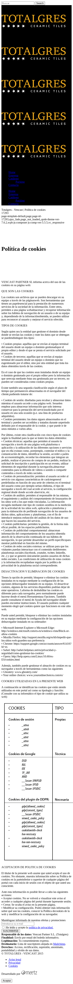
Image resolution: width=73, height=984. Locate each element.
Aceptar (7, 980)
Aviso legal (15, 959)
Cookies (13, 965)
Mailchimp (59, 943)
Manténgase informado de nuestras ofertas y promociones (33, 920)
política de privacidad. (41, 927)
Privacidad (14, 962)
